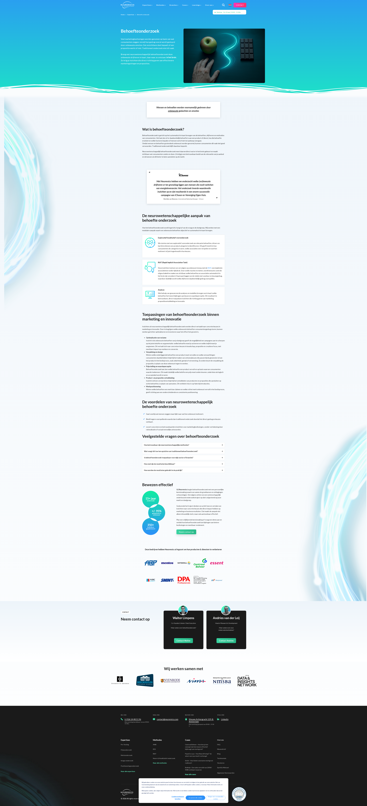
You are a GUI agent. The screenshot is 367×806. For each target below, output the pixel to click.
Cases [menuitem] (184, 5)
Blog (218, 754)
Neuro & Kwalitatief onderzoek (164, 758)
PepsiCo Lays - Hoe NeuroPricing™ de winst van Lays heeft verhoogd (198, 755)
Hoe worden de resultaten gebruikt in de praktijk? (163, 470)
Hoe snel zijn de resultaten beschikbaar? (159, 464)
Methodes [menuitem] (160, 5)
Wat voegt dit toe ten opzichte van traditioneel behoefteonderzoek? (171, 451)
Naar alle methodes (160, 763)
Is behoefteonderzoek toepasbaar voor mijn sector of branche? (168, 458)
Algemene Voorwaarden (225, 773)
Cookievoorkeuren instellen (178, 798)
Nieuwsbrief (221, 749)
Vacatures (220, 763)
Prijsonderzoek (126, 750)
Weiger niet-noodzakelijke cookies (215, 798)
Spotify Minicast (223, 767)
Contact (240, 5)
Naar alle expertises (128, 771)
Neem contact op (186, 532)
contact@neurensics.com (167, 719)
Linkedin (224, 719)
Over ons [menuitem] (208, 5)
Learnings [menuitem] (196, 5)
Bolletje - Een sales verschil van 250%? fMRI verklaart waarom (198, 769)
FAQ (218, 744)
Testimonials (221, 758)
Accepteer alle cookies (195, 798)
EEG (154, 749)
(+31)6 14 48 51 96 (133, 719)
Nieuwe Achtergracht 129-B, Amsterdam (201, 720)
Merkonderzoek (126, 755)
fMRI (154, 744)
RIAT (209, 268)
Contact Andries (226, 640)
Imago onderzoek (127, 760)
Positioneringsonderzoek (130, 766)
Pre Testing (125, 744)
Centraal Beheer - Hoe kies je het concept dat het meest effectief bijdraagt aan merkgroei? (196, 747)
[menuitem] (147, 5)
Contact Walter (184, 640)
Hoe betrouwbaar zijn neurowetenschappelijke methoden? (166, 445)
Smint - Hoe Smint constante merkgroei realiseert (199, 762)
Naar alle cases (190, 774)
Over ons (220, 740)
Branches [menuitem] (173, 5)
